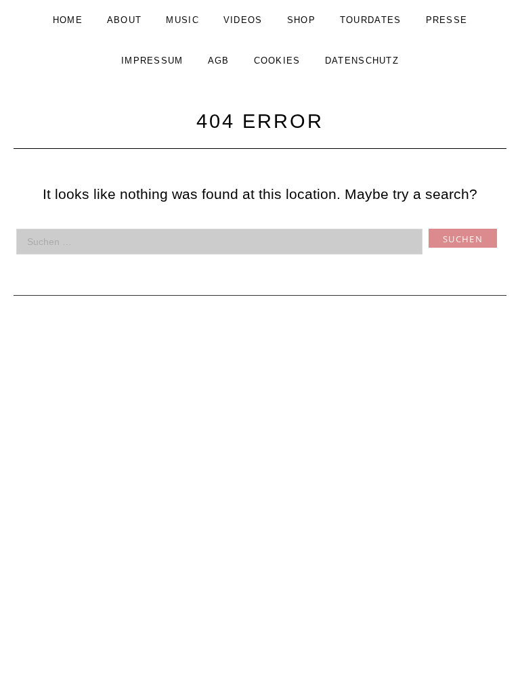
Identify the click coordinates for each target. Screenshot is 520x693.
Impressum (152, 60)
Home (68, 20)
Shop (301, 20)
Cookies (277, 60)
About (124, 20)
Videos (243, 20)
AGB (219, 60)
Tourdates (371, 20)
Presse (447, 20)
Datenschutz (362, 60)
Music (182, 20)
